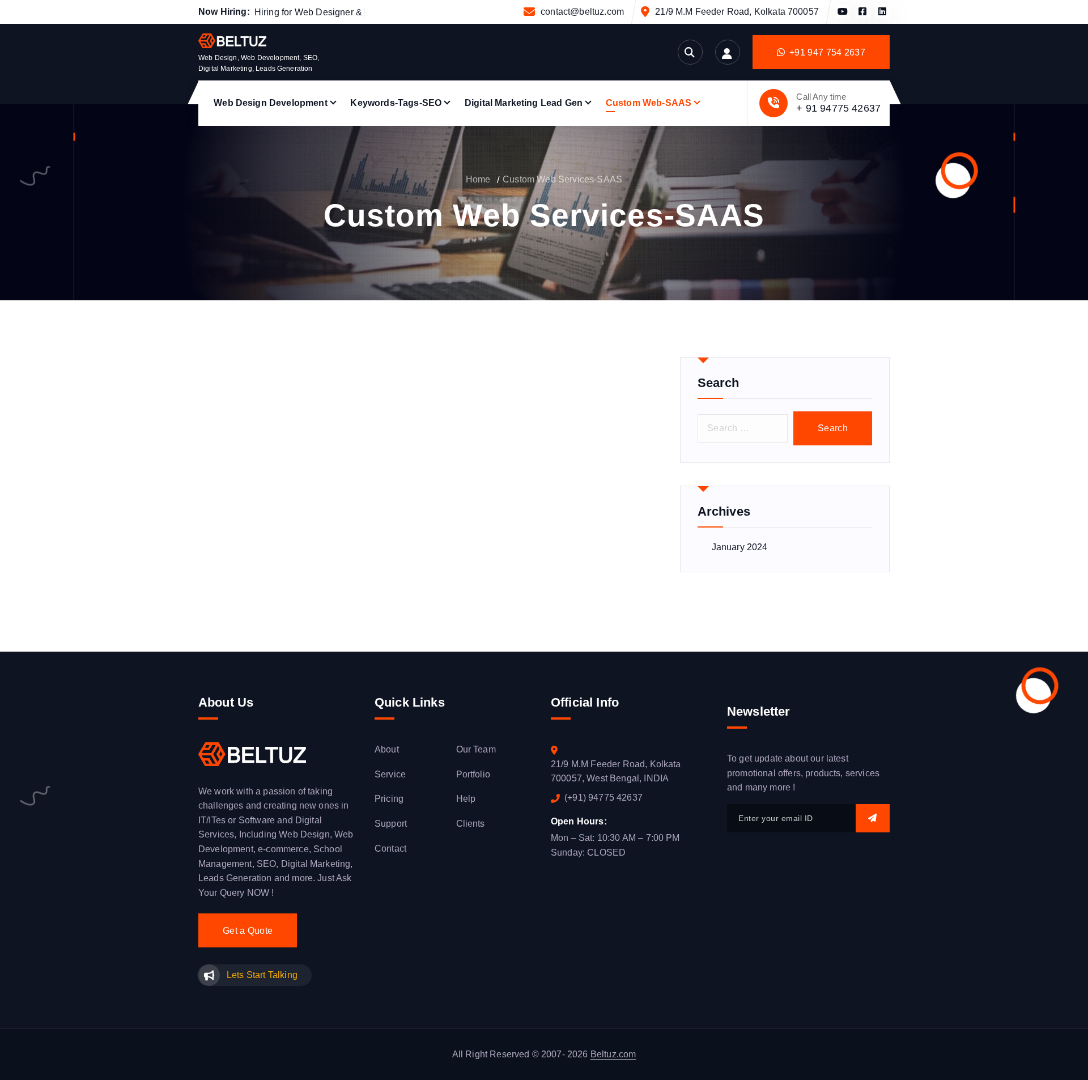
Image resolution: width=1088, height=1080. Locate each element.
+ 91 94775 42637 (838, 108)
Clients (470, 823)
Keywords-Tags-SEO (395, 103)
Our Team (476, 749)
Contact (390, 848)
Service (390, 774)
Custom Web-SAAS (648, 103)
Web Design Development (271, 103)
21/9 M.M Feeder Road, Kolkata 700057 (737, 11)
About (387, 749)
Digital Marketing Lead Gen (524, 103)
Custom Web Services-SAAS (562, 179)
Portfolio (473, 774)
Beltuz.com (613, 1054)
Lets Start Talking (262, 975)
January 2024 (740, 547)
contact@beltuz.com (582, 11)
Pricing (389, 798)
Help (466, 798)
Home (478, 179)
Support (391, 823)
